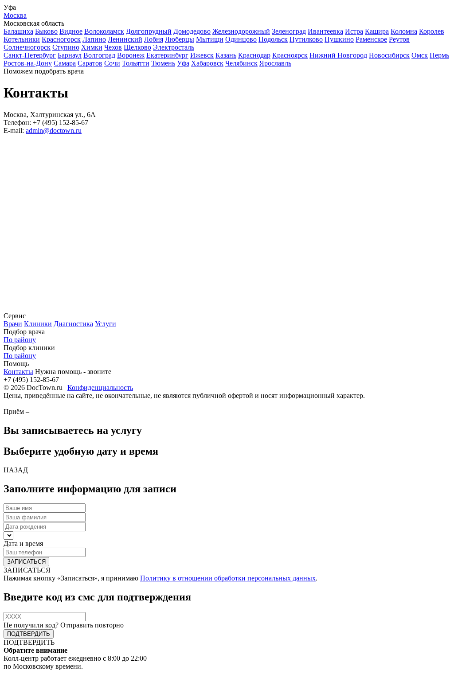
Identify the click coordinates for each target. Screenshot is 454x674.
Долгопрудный (149, 31)
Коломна (404, 31)
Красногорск (61, 39)
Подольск (273, 39)
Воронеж (131, 55)
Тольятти (135, 63)
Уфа (183, 63)
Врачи (13, 323)
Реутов (399, 39)
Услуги (105, 323)
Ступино (65, 47)
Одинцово (241, 39)
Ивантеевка (325, 31)
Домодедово (192, 31)
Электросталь (173, 47)
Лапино (94, 39)
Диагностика (73, 323)
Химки (91, 47)
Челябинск (241, 63)
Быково (46, 31)
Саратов (90, 63)
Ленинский (125, 39)
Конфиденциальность (100, 387)
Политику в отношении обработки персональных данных (228, 578)
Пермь (439, 55)
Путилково (306, 39)
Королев (431, 31)
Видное (70, 31)
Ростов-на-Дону (28, 63)
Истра (354, 31)
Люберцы (179, 39)
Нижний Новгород (338, 55)
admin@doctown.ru (54, 130)
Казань (225, 55)
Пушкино (339, 39)
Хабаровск (207, 63)
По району (20, 339)
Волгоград (99, 55)
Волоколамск (104, 31)
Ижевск (202, 55)
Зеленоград (289, 31)
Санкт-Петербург (30, 55)
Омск (419, 55)
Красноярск (290, 55)
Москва (15, 15)
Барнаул (70, 55)
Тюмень (163, 63)
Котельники (22, 39)
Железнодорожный (241, 31)
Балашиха (18, 31)
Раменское (371, 39)
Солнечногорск (27, 47)
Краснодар (254, 55)
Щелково (137, 47)
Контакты (18, 371)
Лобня (153, 39)
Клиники (38, 323)
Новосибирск (389, 55)
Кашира (377, 31)
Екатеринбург (167, 55)
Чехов (113, 47)
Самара (65, 63)
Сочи (112, 63)
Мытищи (209, 39)
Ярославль (275, 63)
